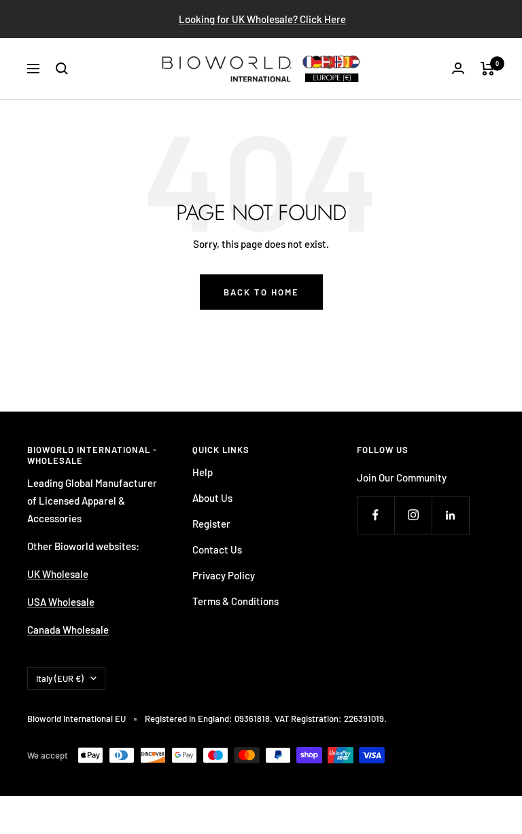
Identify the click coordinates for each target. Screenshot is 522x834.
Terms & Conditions (235, 601)
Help (202, 472)
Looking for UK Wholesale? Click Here (262, 19)
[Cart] (488, 68)
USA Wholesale (60, 602)
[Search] (62, 68)
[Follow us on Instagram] (413, 515)
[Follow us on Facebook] (375, 515)
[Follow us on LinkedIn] (450, 515)
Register (211, 524)
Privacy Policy (223, 575)
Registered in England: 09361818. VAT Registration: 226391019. (266, 718)
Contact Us (217, 549)
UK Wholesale (57, 574)
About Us (212, 498)
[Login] (458, 68)
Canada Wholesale (68, 629)
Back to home (261, 292)
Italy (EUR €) (60, 678)
